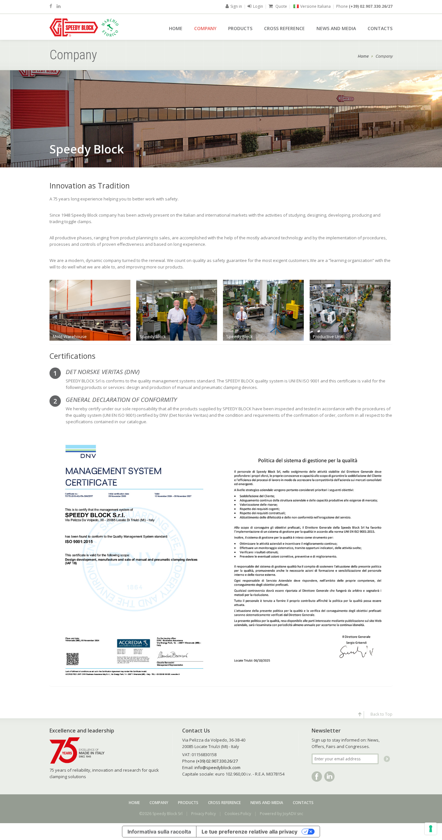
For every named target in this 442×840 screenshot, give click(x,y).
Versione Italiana (315, 6)
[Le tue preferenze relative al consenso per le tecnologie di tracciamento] (431, 829)
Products (240, 28)
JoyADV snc (293, 813)
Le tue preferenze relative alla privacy (249, 831)
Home (175, 28)
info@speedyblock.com (217, 767)
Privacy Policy (203, 813)
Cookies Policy (238, 813)
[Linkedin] (59, 6)
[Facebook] (51, 6)
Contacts (380, 28)
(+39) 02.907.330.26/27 (370, 6)
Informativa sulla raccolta (159, 831)
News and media (336, 28)
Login (258, 6)
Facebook (317, 776)
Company (205, 28)
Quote (280, 6)
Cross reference (284, 28)
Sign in (236, 6)
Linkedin (329, 776)
